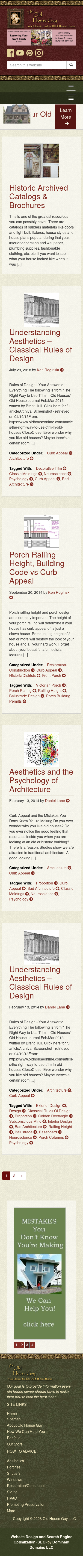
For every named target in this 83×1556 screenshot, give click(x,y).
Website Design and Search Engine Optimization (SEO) (41, 1539)
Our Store (15, 1444)
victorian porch (49, 685)
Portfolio (14, 1437)
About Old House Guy (25, 1425)
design (15, 1110)
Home (12, 1413)
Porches (14, 1467)
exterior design (49, 1105)
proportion (45, 883)
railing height (50, 690)
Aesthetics (15, 1460)
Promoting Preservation (26, 1504)
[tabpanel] (41, 1273)
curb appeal (45, 478)
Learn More (66, 113)
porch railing (21, 690)
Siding (12, 1491)
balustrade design (25, 695)
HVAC (12, 1498)
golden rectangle (53, 1116)
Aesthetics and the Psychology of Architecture (41, 780)
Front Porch (52, 675)
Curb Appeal (58, 453)
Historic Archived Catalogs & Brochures (38, 196)
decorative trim (49, 468)
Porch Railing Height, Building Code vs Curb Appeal (37, 567)
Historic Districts (23, 675)
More (11, 1510)
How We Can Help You (26, 1431)
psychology (19, 478)
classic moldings (23, 473)
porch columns (52, 1137)
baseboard (48, 1132)
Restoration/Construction (27, 1485)
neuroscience (56, 473)
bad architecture (41, 888)
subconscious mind (25, 1121)
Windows (14, 1479)
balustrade (24, 1132)
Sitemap (14, 1419)
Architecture (19, 458)
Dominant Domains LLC (49, 1544)
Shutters (14, 1473)
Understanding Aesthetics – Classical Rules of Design (40, 344)
